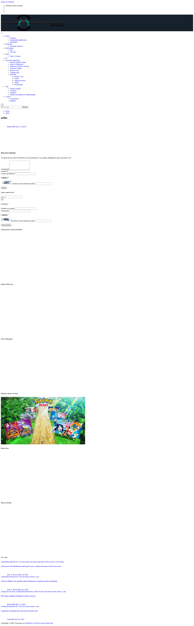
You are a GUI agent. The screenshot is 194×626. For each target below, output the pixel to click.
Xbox (7, 54)
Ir (2, 199)
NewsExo (37, 623)
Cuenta (7, 97)
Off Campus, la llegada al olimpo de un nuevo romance (18, 596)
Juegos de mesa (19, 80)
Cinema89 (10, 619)
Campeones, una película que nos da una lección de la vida (19, 611)
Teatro (16, 82)
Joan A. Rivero (12, 575)
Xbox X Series (15, 56)
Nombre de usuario (8, 208)
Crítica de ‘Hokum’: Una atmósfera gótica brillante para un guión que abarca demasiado (29, 581)
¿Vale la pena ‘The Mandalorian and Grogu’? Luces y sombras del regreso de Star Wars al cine (31, 566)
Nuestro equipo (15, 89)
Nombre (4, 171)
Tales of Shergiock (16, 64)
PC (6, 58)
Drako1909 (11, 127)
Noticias (13, 38)
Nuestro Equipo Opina (18, 62)
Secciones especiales (12, 60)
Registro (13, 101)
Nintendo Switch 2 (16, 46)
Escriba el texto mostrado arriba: (23, 184)
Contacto (13, 93)
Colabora (13, 91)
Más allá (13, 74)
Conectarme (14, 99)
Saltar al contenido (7, 2)
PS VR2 (13, 52)
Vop (6, 87)
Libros (16, 78)
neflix (7, 113)
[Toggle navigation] (2, 32)
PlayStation (9, 48)
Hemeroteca (18, 84)
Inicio (7, 36)
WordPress (29, 623)
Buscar (25, 107)
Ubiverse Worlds (16, 68)
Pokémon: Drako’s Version (19, 66)
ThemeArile (48, 623)
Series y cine (18, 76)
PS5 (11, 50)
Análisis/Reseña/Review (18, 40)
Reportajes (13, 42)
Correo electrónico (8, 174)
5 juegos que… (15, 72)
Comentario (5, 169)
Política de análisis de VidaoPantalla (22, 95)
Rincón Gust (14, 70)
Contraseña (5, 211)
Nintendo (8, 44)
